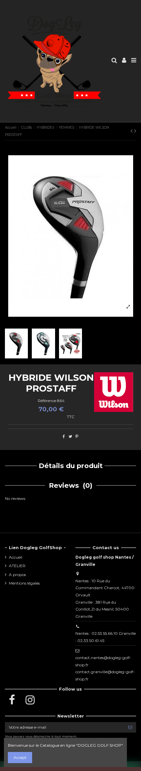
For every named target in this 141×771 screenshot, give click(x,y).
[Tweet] (70, 436)
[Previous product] (132, 131)
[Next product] (135, 131)
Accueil (15, 557)
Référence (47, 400)
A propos (17, 574)
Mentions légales (24, 583)
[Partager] (64, 436)
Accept (20, 757)
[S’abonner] (130, 727)
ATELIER (17, 565)
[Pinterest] (76, 436)
